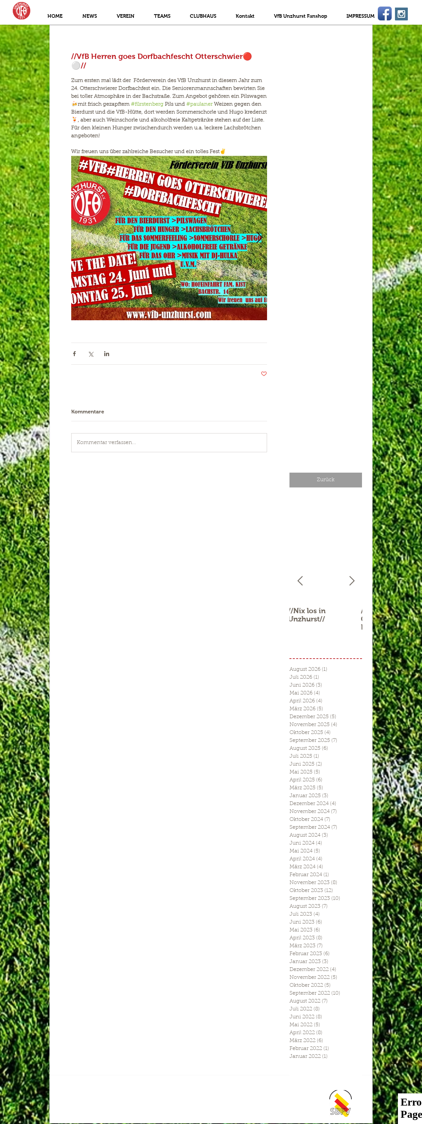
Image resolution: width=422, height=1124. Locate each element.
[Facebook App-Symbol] (385, 13)
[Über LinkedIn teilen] (107, 354)
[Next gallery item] (259, 238)
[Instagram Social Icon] (401, 14)
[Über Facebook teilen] (74, 354)
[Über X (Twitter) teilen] (90, 354)
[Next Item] (352, 581)
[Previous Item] (300, 581)
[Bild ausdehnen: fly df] (169, 238)
